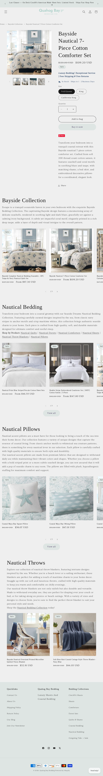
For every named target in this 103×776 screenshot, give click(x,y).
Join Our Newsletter (16, 726)
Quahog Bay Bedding (47, 770)
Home (2, 24)
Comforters (74, 707)
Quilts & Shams (76, 720)
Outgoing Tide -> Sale (78, 738)
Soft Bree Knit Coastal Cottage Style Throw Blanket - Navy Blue (74, 660)
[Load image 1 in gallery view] (16, 81)
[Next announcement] (98, 4)
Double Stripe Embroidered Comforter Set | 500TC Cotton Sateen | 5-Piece (69, 391)
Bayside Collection (15, 24)
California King (68, 98)
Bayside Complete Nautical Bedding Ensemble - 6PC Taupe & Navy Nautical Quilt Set (23, 277)
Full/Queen (66, 91)
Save (62, 136)
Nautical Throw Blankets (15, 337)
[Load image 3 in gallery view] (33, 81)
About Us (11, 701)
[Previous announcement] (5, 4)
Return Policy (13, 714)
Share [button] (63, 185)
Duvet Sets (73, 714)
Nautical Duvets (47, 333)
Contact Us (12, 695)
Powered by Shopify (62, 770)
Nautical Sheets (91, 333)
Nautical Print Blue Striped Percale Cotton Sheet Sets (23, 390)
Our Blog (11, 720)
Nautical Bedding (76, 732)
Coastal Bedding (76, 726)
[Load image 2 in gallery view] (24, 81)
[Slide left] (9, 81)
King (81, 91)
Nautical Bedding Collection (32, 608)
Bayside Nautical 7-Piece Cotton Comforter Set (68, 276)
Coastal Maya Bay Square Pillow (15, 524)
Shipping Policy (14, 707)
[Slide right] (49, 81)
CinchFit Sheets (76, 695)
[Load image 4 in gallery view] (41, 81)
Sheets (71, 701)
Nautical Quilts (29, 333)
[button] (6, 12)
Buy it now (77, 127)
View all (51, 413)
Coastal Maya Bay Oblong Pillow (62, 524)
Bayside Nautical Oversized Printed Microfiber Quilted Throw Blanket (25, 660)
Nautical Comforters (69, 333)
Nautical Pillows (39, 337)
